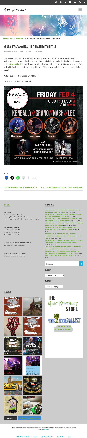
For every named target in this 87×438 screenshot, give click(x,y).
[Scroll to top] (83, 434)
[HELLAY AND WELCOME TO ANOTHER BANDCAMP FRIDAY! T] (13, 405)
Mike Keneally (25, 51)
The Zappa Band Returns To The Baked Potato (21, 188)
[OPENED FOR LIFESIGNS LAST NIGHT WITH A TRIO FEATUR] (13, 365)
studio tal (46, 429)
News (40, 51)
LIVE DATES (7, 205)
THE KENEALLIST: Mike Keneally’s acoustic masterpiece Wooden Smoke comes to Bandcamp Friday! (63, 236)
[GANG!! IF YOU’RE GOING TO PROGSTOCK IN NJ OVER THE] (13, 385)
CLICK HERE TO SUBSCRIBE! (62, 328)
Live (35, 51)
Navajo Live (14, 64)
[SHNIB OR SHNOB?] (13, 326)
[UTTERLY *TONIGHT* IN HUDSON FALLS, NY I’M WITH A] (32, 365)
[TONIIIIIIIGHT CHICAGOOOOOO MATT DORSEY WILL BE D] (32, 346)
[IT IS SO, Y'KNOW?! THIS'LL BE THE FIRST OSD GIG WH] (13, 346)
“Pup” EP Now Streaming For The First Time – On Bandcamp (61, 188)
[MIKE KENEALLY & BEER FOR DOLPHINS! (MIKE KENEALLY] (32, 326)
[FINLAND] (32, 405)
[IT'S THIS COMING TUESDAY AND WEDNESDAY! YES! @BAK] (13, 306)
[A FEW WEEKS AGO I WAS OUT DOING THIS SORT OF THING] (32, 306)
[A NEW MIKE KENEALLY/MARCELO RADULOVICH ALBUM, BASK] (32, 385)
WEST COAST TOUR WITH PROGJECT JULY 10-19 (60, 255)
